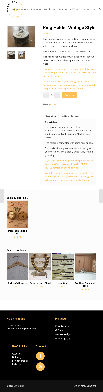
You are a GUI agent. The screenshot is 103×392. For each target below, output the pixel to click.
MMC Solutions (88, 385)
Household (61, 334)
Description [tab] (51, 116)
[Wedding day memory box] (101, 196)
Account (17, 353)
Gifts (58, 330)
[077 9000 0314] (8, 325)
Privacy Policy (20, 360)
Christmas (61, 326)
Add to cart (69, 95)
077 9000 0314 (18, 325)
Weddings (53, 104)
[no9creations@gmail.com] (8, 328)
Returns (16, 364)
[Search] (94, 9)
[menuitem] (15, 9)
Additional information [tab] (70, 116)
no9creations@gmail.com (23, 328)
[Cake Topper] (2, 196)
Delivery (17, 357)
